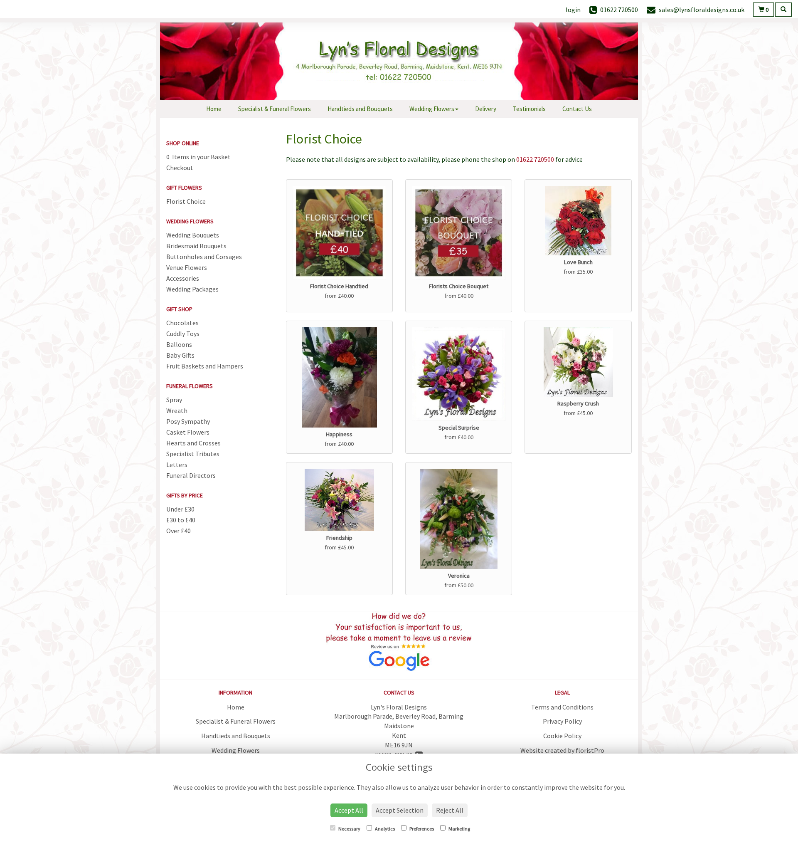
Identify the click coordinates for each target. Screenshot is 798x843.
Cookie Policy (562, 736)
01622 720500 (535, 159)
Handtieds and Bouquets (360, 109)
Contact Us (577, 109)
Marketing (459, 829)
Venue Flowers (186, 267)
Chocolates (182, 323)
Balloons (179, 344)
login (573, 9)
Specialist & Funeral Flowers (274, 109)
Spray (174, 400)
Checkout (179, 167)
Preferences (421, 829)
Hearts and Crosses (193, 443)
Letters (176, 464)
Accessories (182, 278)
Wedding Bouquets (192, 235)
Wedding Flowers (431, 109)
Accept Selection (400, 810)
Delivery (485, 109)
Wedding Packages (192, 289)
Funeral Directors (191, 475)
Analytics (384, 829)
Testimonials (529, 109)
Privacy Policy (562, 721)
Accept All (349, 810)
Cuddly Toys (183, 333)
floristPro (590, 750)
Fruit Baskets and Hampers (204, 366)
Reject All (449, 810)
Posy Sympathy (188, 421)
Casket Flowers (187, 432)
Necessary (348, 829)
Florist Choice (186, 201)
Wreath (176, 410)
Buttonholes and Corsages (204, 256)
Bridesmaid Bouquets (196, 246)
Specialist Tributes (192, 454)
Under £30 (180, 509)
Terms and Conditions (562, 707)
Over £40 (178, 531)
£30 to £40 (180, 520)
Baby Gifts (180, 355)
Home (214, 109)
